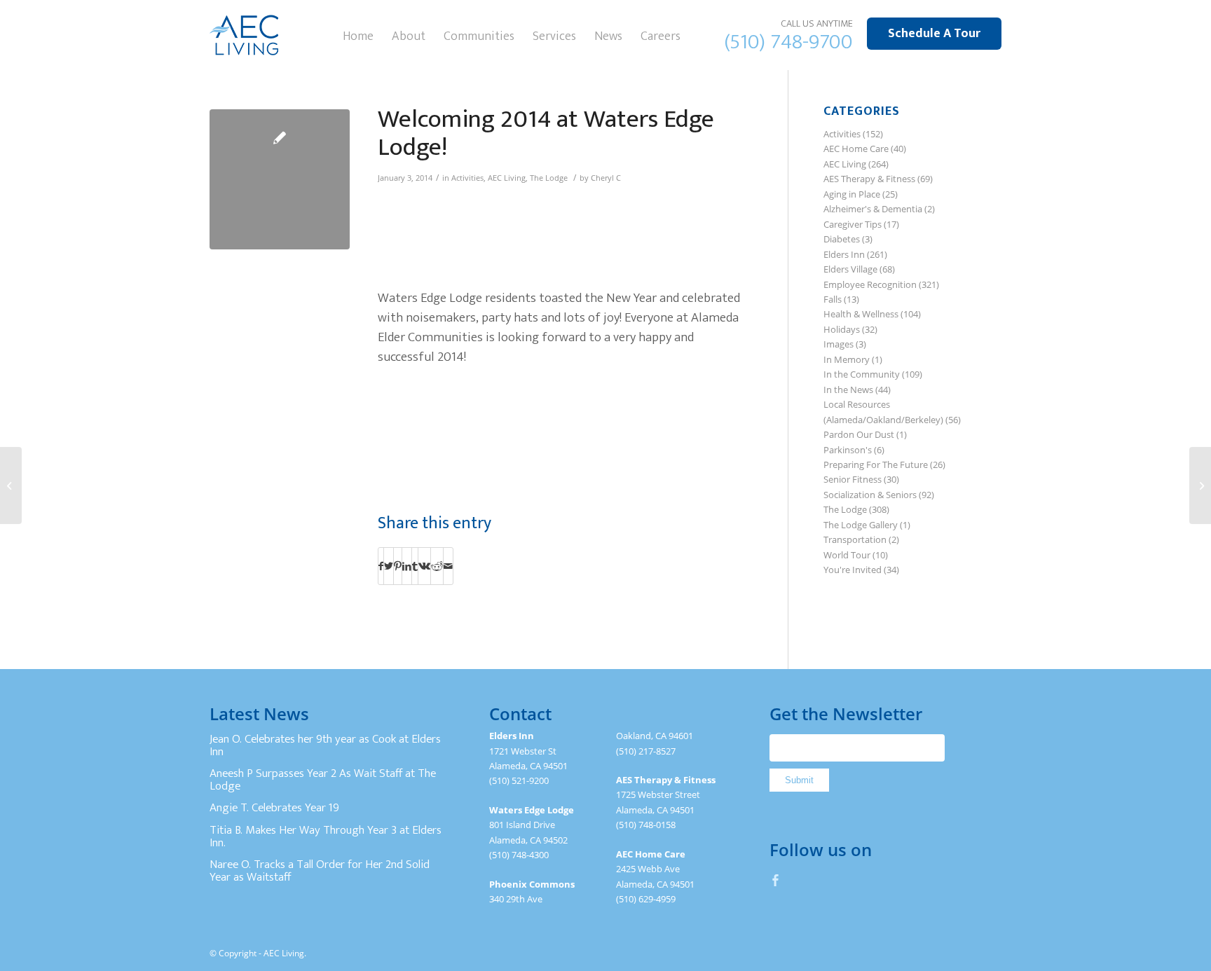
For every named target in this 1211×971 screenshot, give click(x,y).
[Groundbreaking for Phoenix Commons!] (1200, 485)
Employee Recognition (870, 284)
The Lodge (549, 178)
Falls (832, 299)
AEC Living (507, 178)
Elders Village (850, 269)
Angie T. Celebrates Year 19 (274, 808)
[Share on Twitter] (388, 566)
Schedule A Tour (934, 33)
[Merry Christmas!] (11, 485)
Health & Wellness (860, 314)
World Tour (846, 555)
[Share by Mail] (448, 566)
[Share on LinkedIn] (406, 566)
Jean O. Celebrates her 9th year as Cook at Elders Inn (325, 745)
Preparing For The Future (875, 464)
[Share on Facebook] (380, 566)
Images (838, 344)
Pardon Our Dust (858, 434)
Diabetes (841, 239)
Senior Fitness (852, 479)
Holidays (841, 329)
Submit (799, 780)
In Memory (846, 359)
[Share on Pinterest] (398, 566)
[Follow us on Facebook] (775, 880)
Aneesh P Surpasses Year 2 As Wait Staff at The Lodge (323, 780)
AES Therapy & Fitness (869, 178)
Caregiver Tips (852, 224)
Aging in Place (851, 194)
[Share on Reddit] (437, 566)
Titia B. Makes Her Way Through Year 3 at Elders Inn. (326, 836)
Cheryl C (606, 178)
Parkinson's (847, 449)
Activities (467, 178)
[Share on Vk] (424, 566)
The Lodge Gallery (860, 524)
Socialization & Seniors (870, 494)
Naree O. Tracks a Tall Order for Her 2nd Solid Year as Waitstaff (320, 871)
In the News (848, 389)
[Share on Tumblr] (415, 566)
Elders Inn (844, 254)
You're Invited (852, 569)
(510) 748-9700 (789, 42)
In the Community (861, 374)
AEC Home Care (856, 148)
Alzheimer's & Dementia (872, 208)
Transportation (855, 539)
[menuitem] (358, 35)
